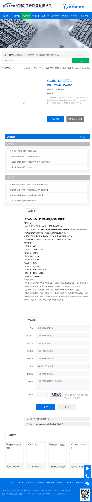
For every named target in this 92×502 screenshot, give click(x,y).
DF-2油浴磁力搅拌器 (41, 419)
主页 (34, 68)
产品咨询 (55, 119)
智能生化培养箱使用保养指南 (21, 167)
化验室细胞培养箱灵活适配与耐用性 (23, 201)
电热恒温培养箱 (67, 68)
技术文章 (45, 16)
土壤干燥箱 (36, 467)
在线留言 (65, 16)
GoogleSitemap (64, 490)
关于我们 (16, 16)
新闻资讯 (35, 16)
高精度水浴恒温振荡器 (15, 467)
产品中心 (40, 68)
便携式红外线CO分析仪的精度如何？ (23, 151)
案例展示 (55, 16)
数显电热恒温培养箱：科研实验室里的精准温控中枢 (29, 190)
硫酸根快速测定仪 (57, 467)
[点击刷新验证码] (56, 395)
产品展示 (26, 16)
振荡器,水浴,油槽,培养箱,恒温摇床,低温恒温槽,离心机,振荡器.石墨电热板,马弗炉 (38, 55)
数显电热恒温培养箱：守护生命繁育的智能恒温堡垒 (29, 184)
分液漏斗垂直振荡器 (79, 467)
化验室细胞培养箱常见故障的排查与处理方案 (26, 195)
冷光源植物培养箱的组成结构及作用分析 (25, 156)
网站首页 (6, 16)
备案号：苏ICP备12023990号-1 (46, 490)
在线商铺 (84, 16)
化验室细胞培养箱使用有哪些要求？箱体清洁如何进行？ (31, 162)
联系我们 (74, 16)
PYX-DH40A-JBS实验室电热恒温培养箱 (48, 424)
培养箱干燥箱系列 (53, 68)
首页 (12, 482)
